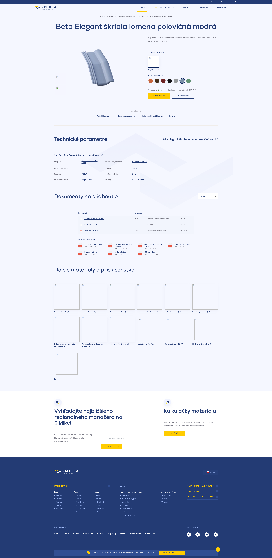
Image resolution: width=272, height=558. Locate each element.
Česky (212, 472)
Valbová (59, 499)
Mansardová (60, 508)
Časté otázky (150, 534)
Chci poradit (183, 96)
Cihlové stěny (193, 491)
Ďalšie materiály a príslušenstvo (152, 116)
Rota (75, 492)
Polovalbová (60, 502)
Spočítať (174, 433)
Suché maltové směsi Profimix (200, 497)
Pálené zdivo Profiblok (168, 492)
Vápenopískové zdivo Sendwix (131, 492)
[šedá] (176, 81)
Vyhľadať (109, 446)
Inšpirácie (100, 534)
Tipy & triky (112, 534)
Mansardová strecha (139, 162)
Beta (143, 16)
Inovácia (66, 534)
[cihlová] (151, 81)
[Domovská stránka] (101, 16)
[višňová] (163, 81)
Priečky (164, 499)
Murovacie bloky (127, 495)
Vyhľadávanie (237, 8)
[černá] (170, 81)
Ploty (124, 512)
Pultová (58, 512)
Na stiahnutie (88, 534)
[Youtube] (207, 534)
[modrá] (182, 81)
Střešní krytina (61, 486)
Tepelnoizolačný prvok (129, 499)
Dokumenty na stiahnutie (126, 116)
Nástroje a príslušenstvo (130, 515)
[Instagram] (198, 534)
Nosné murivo (166, 495)
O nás (56, 534)
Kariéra (123, 534)
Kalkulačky (172, 553)
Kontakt (172, 116)
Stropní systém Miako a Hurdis (200, 486)
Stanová (59, 505)
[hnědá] (157, 81)
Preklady (125, 505)
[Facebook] (189, 534)
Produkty (110, 16)
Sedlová (59, 495)
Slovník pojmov (135, 534)
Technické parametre (104, 116)
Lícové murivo (127, 509)
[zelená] (189, 81)
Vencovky (125, 502)
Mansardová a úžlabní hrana (90, 162)
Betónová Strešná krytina (127, 16)
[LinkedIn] (216, 534)
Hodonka (97, 492)
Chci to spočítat (158, 96)
